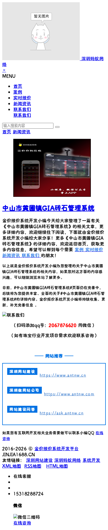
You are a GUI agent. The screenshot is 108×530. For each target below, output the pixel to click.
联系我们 (22, 109)
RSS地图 (32, 466)
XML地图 (11, 466)
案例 (17, 92)
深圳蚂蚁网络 (67, 460)
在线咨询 (22, 523)
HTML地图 (57, 466)
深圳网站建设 (39, 460)
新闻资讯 (22, 103)
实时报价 (22, 97)
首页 (17, 86)
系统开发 (91, 460)
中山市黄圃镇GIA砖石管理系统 (48, 207)
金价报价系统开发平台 (56, 448)
